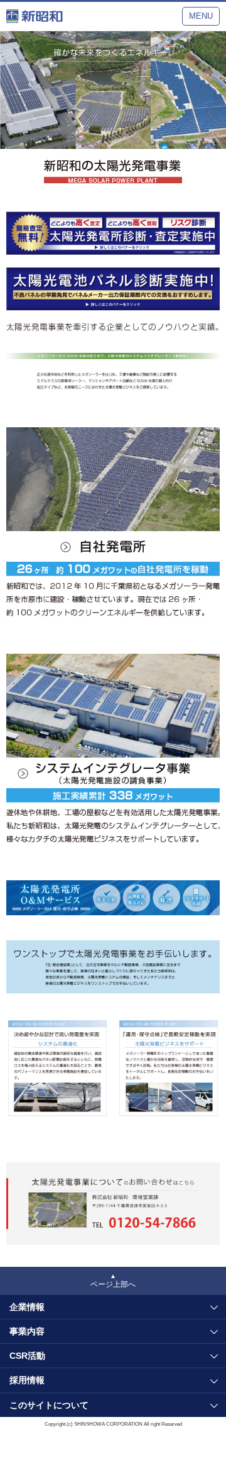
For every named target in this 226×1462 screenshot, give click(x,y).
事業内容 (27, 1331)
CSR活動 (27, 1356)
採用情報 (27, 1380)
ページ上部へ (113, 1284)
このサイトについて (49, 1405)
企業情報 (27, 1307)
